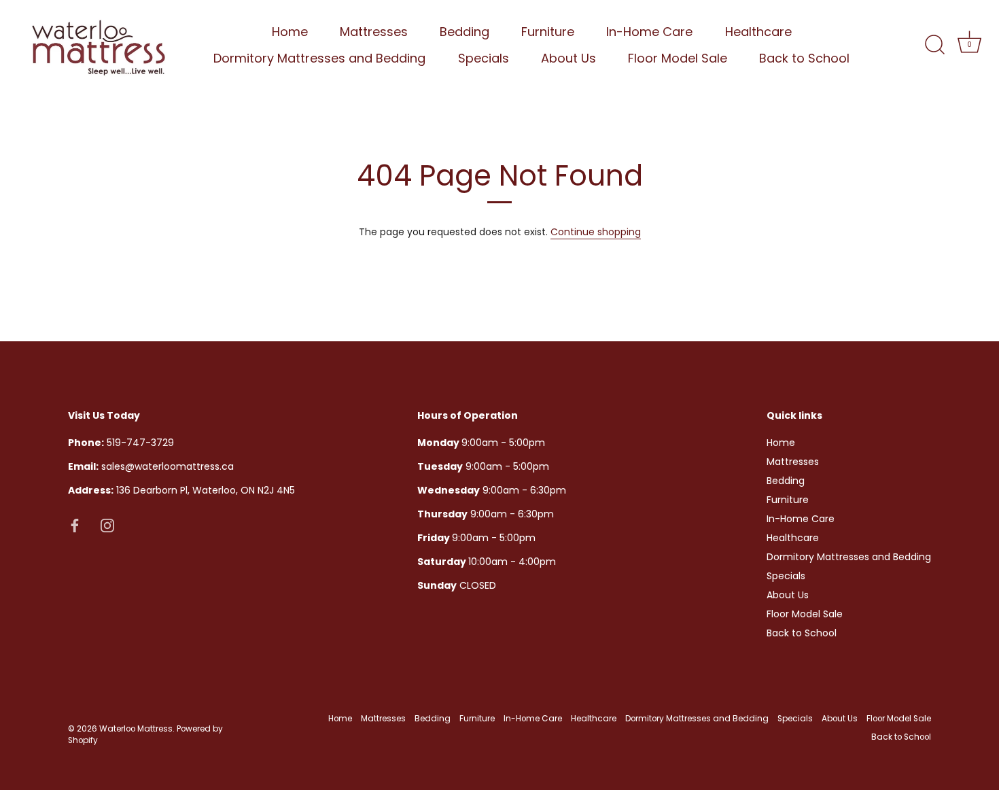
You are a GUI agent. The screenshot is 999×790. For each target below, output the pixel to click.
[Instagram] (107, 525)
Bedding (464, 31)
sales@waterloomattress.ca (151, 466)
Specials (483, 58)
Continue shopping (595, 232)
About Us (568, 58)
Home (290, 31)
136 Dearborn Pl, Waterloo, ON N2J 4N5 (181, 490)
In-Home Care (649, 31)
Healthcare (758, 31)
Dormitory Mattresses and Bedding (319, 58)
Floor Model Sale (677, 58)
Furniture (547, 31)
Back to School (804, 58)
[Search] (934, 45)
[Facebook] (75, 525)
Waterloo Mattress (136, 728)
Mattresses (374, 31)
